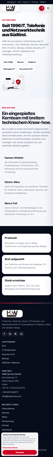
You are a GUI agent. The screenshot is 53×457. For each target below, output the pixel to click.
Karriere (5, 412)
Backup (5, 358)
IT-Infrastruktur (9, 350)
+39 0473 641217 (10, 392)
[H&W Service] (10, 8)
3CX (4, 346)
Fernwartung (41, 8)
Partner (5, 425)
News (4, 417)
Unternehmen (8, 408)
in (10, 334)
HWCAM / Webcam (11, 362)
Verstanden (20, 452)
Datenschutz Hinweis (10, 448)
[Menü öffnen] (48, 8)
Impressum (7, 429)
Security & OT (8, 354)
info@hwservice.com (11, 396)
